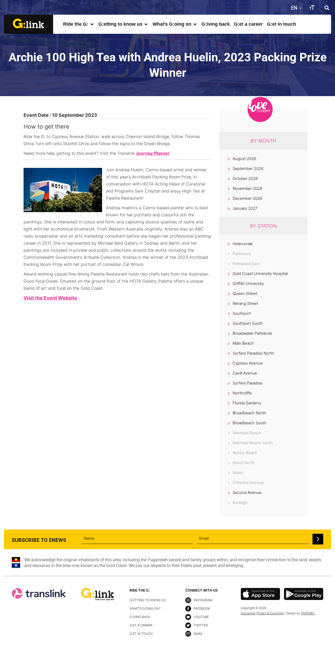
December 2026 (247, 198)
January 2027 (245, 208)
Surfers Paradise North (253, 353)
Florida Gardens (247, 402)
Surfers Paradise (248, 383)
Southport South (248, 323)
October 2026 (245, 178)
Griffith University (248, 283)
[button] (326, 7)
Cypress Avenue (248, 363)
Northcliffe (242, 392)
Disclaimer (248, 613)
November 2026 (247, 188)
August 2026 (244, 158)
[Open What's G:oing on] (195, 24)
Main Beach (243, 343)
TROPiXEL (308, 613)
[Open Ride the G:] (92, 24)
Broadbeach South (249, 422)
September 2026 (248, 168)
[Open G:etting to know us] (146, 24)
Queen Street (245, 293)
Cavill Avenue (245, 373)
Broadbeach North (249, 412)
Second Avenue (247, 492)
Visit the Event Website (50, 298)
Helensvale (243, 243)
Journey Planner (153, 153)
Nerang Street (245, 303)
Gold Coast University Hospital (260, 273)
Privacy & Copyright (270, 613)
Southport (242, 313)
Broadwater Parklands (252, 333)
